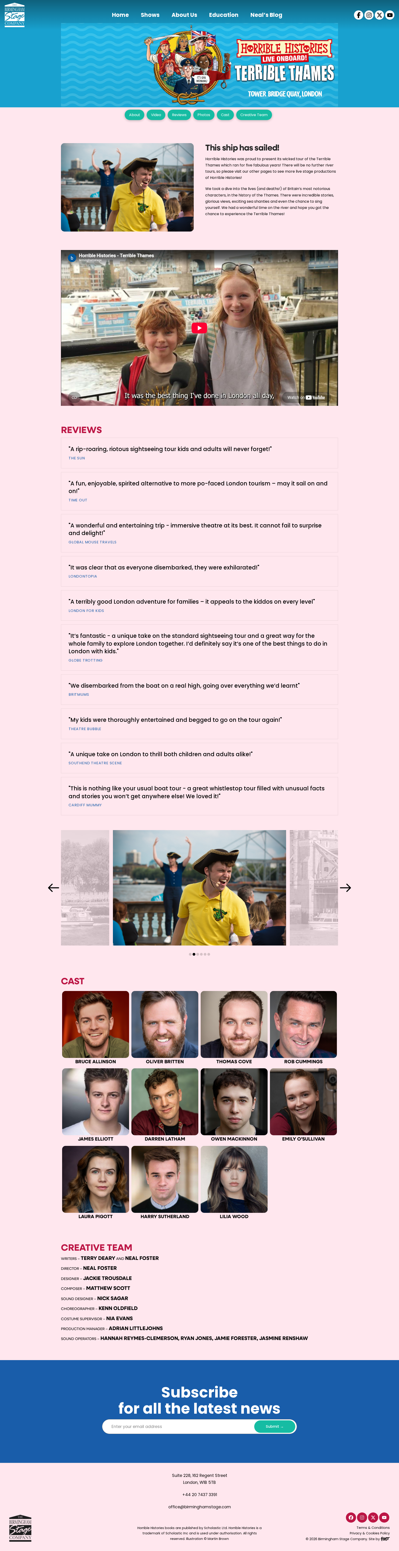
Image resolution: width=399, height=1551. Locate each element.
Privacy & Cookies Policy (370, 1533)
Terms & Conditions (373, 1527)
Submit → (275, 1426)
